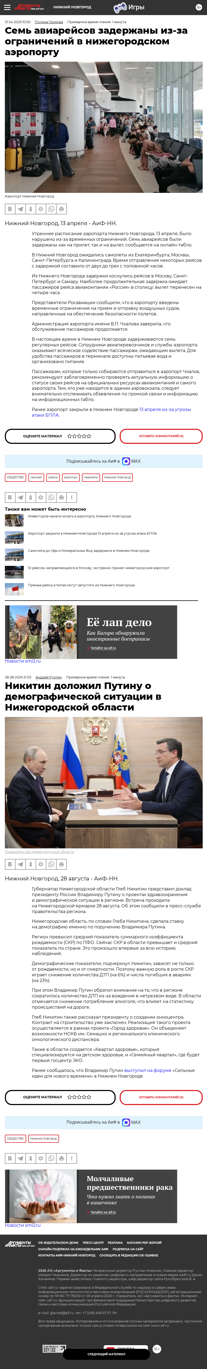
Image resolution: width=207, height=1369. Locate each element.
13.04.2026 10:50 (17, 22)
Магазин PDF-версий (144, 1243)
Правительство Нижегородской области (39, 852)
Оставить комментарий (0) (161, 436)
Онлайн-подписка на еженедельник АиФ (73, 1249)
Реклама (115, 1243)
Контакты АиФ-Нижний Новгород (66, 1255)
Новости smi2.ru (23, 661)
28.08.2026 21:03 (18, 677)
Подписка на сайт (128, 1249)
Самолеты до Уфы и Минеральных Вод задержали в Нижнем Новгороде (88, 551)
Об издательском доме (58, 1243)
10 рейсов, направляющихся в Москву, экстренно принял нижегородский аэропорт (99, 568)
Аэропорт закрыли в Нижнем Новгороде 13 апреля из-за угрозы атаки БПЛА (92, 533)
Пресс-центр (93, 1243)
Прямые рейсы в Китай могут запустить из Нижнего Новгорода (81, 585)
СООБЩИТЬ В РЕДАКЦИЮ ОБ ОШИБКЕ (128, 1255)
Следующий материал (106, 1354)
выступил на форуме (147, 1070)
